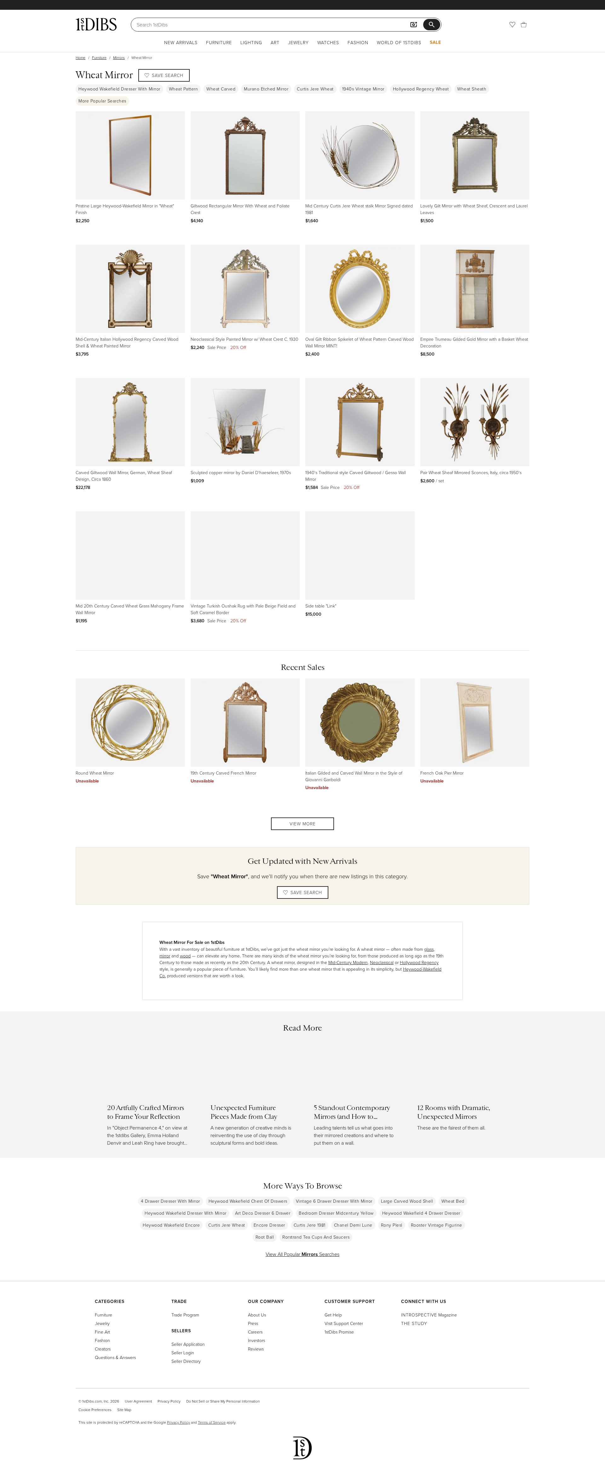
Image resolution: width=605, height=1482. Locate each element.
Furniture (219, 42)
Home (80, 57)
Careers (255, 1332)
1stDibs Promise (339, 1332)
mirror (164, 956)
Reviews (256, 1349)
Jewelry (298, 42)
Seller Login (182, 1353)
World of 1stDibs (399, 42)
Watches (328, 42)
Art (275, 42)
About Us (257, 1315)
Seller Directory (186, 1361)
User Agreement (138, 1401)
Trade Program (185, 1315)
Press (253, 1323)
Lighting (251, 42)
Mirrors (119, 57)
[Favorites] (512, 24)
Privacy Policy (169, 1401)
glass (429, 949)
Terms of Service (212, 1422)
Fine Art (102, 1332)
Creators (103, 1349)
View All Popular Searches (302, 1254)
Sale (435, 42)
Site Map (124, 1409)
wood (185, 956)
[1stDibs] (96, 24)
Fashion (358, 42)
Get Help (333, 1315)
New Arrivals (181, 42)
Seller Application (188, 1344)
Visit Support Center (344, 1323)
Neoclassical (382, 962)
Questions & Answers (115, 1357)
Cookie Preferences (95, 1409)
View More (303, 824)
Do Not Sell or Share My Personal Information (223, 1401)
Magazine (429, 1315)
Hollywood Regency (419, 962)
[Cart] (524, 24)
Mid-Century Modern (348, 962)
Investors (256, 1340)
